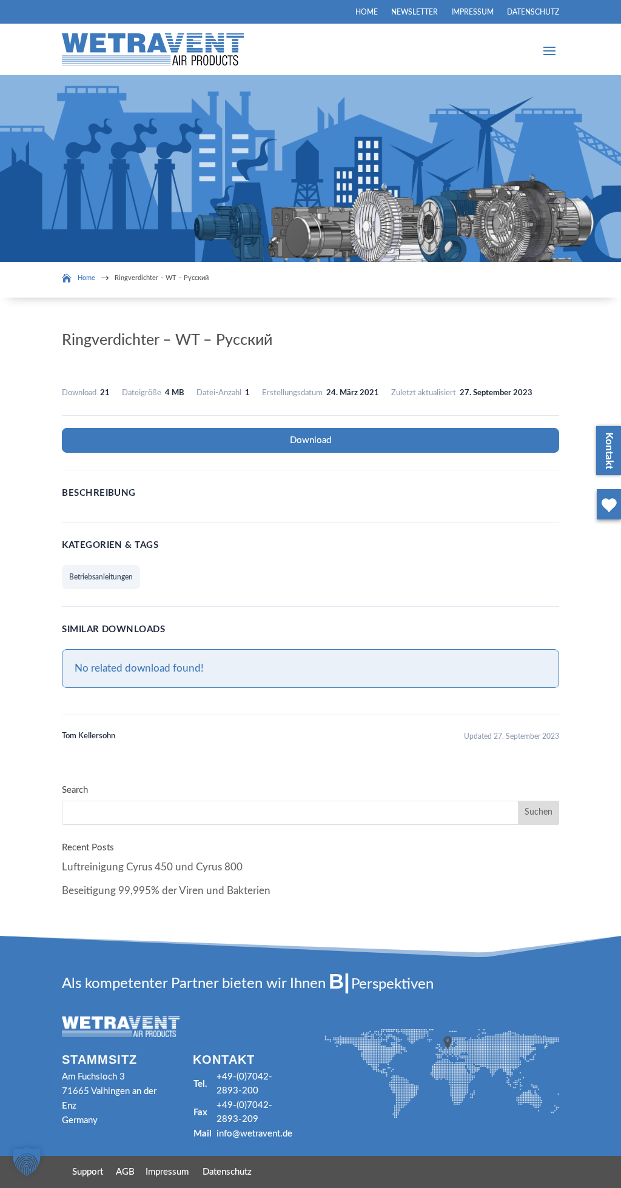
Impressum (472, 12)
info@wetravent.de (254, 1133)
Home (366, 12)
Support (87, 1171)
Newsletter (414, 12)
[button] (26, 1161)
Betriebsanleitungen (101, 577)
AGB (125, 1171)
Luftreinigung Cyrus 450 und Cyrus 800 (152, 867)
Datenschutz (533, 12)
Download (310, 440)
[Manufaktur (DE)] (606, 521)
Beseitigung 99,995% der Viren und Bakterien (166, 891)
